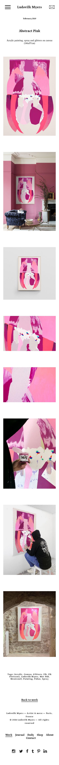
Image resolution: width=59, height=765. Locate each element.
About (50, 735)
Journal (19, 735)
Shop (40, 735)
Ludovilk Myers (29, 6)
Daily (30, 735)
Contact (31, 738)
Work (8, 735)
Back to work (29, 700)
